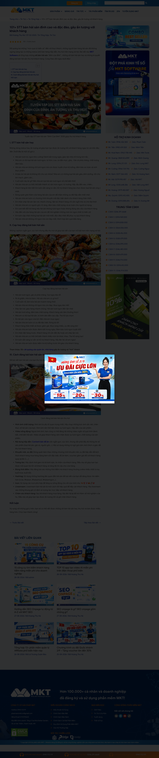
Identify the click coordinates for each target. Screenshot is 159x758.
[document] (79, 379)
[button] (111, 358)
